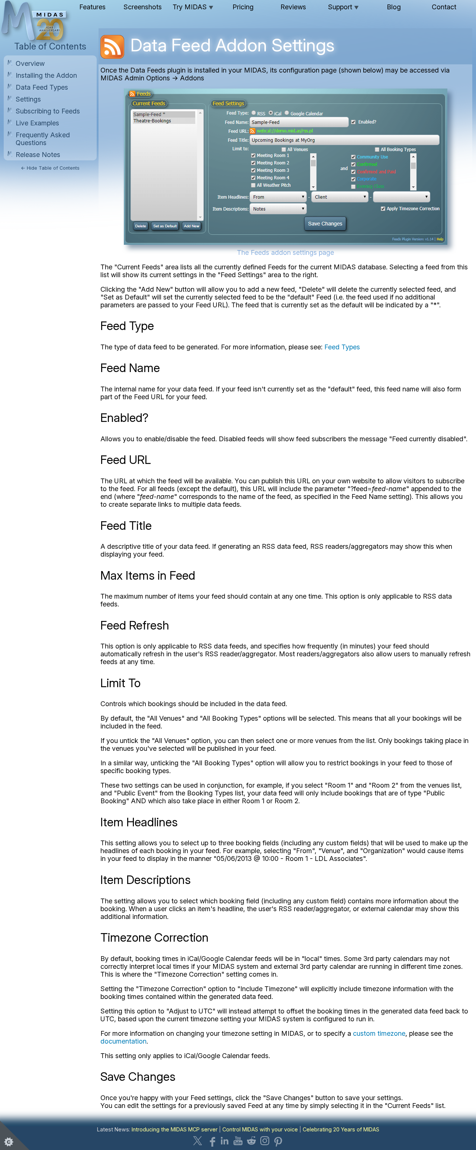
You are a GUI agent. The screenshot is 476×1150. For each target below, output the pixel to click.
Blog (394, 7)
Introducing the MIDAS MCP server (175, 1129)
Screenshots (142, 7)
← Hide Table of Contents (50, 168)
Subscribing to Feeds (48, 111)
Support (343, 7)
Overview (30, 63)
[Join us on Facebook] (211, 1141)
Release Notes (38, 154)
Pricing (243, 7)
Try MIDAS (193, 7)
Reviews (293, 7)
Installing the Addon (46, 75)
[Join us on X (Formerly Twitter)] (198, 1141)
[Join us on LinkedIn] (225, 1141)
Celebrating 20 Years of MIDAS (341, 1129)
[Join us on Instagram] (265, 1141)
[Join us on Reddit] (251, 1141)
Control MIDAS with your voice (260, 1129)
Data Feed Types (42, 87)
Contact (444, 7)
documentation (123, 1041)
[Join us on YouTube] (238, 1141)
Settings (28, 99)
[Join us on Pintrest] (278, 1141)
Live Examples (37, 123)
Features (92, 7)
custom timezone (379, 1033)
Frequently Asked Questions (43, 139)
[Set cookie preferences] (15, 1135)
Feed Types (342, 347)
